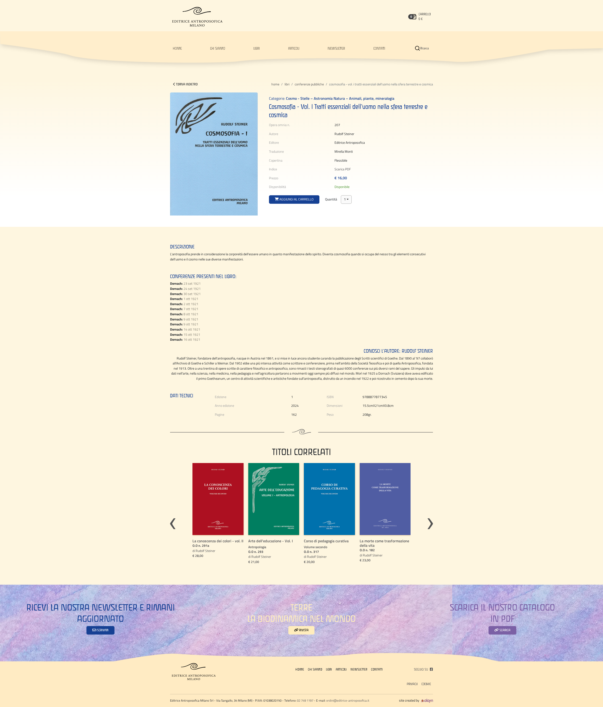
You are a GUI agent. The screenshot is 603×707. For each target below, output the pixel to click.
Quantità (331, 199)
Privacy (412, 684)
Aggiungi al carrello (296, 199)
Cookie (426, 684)
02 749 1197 (305, 700)
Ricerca (424, 48)
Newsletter (336, 48)
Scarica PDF (342, 169)
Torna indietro (186, 84)
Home (275, 84)
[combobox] (346, 199)
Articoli (293, 48)
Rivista (303, 630)
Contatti (379, 48)
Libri (256, 48)
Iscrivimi (102, 630)
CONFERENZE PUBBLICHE (309, 84)
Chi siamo (217, 48)
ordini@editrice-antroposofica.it (347, 700)
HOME (177, 48)
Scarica (504, 630)
